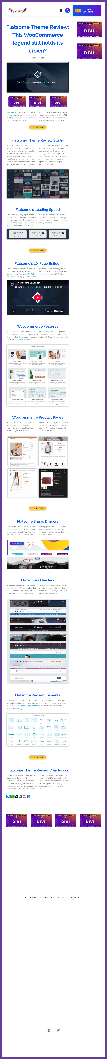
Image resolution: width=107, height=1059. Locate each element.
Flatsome (10, 112)
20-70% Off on (87, 9)
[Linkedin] (48, 1030)
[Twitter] (58, 1030)
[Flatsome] (37, 77)
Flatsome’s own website (24, 339)
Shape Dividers (30, 526)
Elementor (13, 277)
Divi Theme (88, 12)
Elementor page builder (27, 706)
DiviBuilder (32, 274)
